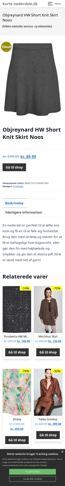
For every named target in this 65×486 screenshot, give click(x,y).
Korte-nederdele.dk (20, 3)
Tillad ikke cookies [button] (32, 479)
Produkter (18, 186)
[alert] (32, 467)
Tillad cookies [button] (32, 472)
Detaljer (44, 465)
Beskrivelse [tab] (14, 203)
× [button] (62, 452)
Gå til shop (14, 167)
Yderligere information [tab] (23, 212)
